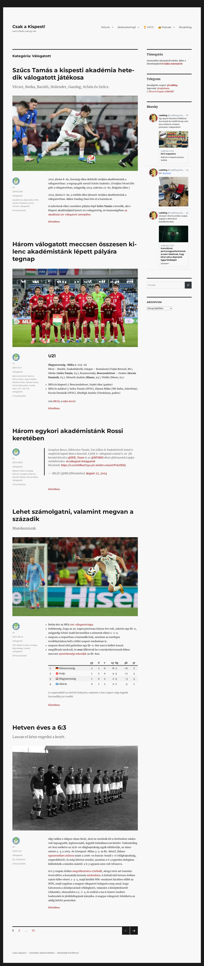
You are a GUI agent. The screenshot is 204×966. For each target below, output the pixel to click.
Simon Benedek (20, 385)
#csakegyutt (73, 461)
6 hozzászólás (19, 210)
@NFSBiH (97, 457)
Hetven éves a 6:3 (39, 727)
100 (14, 645)
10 (34, 930)
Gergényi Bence (28, 474)
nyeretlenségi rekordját (73, 653)
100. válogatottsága (81, 624)
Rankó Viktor (32, 382)
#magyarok (88, 461)
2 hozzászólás (19, 396)
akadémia (17, 200)
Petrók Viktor (18, 382)
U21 (27, 388)
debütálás (28, 200)
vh (13, 187)
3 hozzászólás (19, 484)
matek (27, 648)
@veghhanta (163, 88)
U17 (19, 388)
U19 (23, 388)
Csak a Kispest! (28, 26)
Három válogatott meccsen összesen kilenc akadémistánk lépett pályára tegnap (74, 251)
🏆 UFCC (148, 27)
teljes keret (69, 401)
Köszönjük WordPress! (68, 953)
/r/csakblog (185, 27)
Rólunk (105, 27)
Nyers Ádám (31, 379)
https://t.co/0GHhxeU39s (76, 465)
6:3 (13, 859)
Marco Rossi (32, 477)
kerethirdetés (19, 477)
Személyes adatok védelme (42, 953)
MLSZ (56, 401)
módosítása (94, 875)
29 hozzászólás (19, 655)
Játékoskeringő (126, 27)
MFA (36, 200)
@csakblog (172, 85)
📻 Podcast (164, 27)
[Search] (188, 285)
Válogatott (17, 195)
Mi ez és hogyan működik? (161, 91)
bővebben (54, 221)
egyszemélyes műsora (61, 855)
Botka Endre (18, 471)
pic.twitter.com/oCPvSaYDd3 (108, 465)
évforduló (20, 859)
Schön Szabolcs (19, 203)
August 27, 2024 (96, 473)
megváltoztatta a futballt (87, 871)
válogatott (25, 206)
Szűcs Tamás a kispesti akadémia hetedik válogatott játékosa (73, 73)
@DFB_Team (76, 457)
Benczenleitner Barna (23, 376)
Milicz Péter (18, 379)
